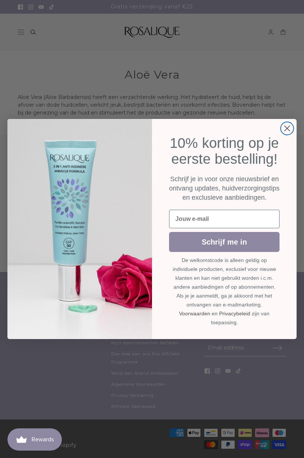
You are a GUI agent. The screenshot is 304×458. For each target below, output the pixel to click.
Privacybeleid (234, 313)
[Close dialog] (287, 128)
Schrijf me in (224, 242)
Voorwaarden (194, 313)
